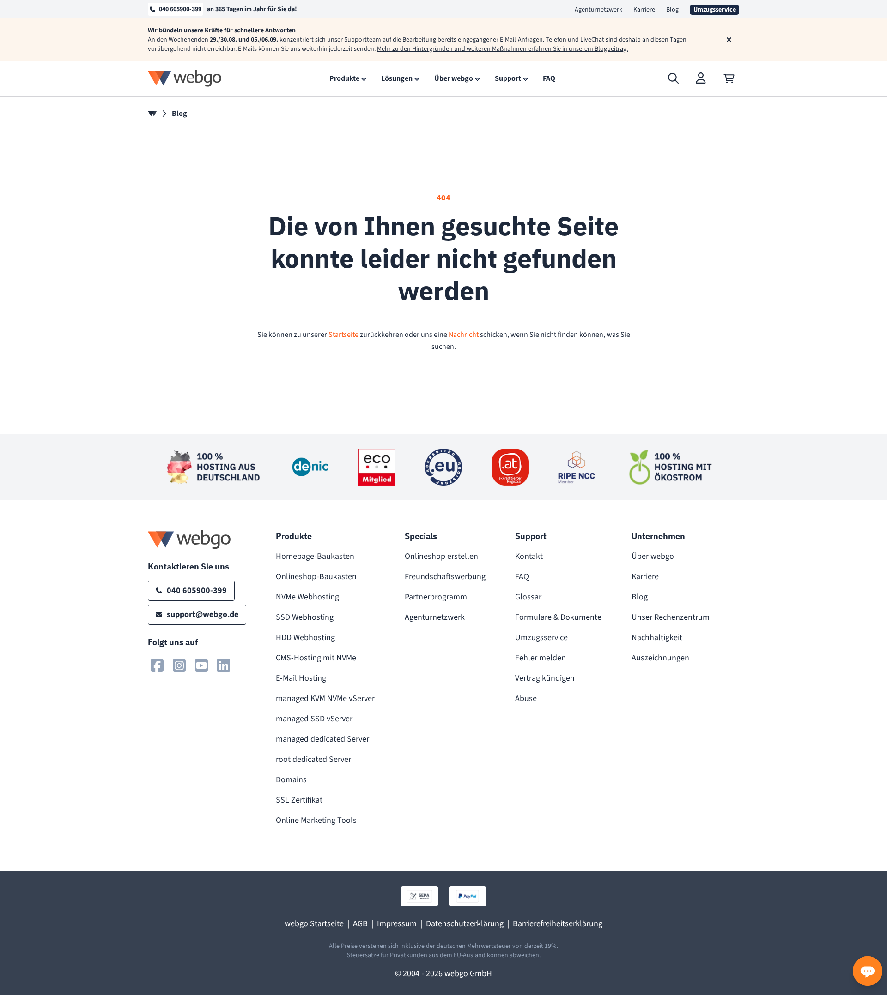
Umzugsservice (541, 637)
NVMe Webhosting (307, 597)
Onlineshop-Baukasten (316, 576)
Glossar (528, 597)
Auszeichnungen (660, 658)
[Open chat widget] (867, 971)
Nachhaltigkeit (657, 637)
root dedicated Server (313, 759)
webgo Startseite (314, 923)
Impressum (397, 923)
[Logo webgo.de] (185, 78)
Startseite (343, 335)
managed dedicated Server (322, 739)
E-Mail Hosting (301, 678)
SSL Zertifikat (299, 800)
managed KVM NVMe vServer (325, 698)
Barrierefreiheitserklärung (557, 923)
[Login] (701, 78)
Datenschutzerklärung (465, 923)
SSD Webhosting (305, 617)
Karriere (644, 9)
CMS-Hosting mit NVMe (316, 658)
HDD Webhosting (305, 637)
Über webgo (653, 556)
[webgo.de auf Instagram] (179, 665)
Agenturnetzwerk (598, 9)
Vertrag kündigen (545, 678)
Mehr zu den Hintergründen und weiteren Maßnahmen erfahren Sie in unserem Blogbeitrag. (502, 49)
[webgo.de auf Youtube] (201, 665)
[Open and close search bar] (673, 78)
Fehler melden (540, 658)
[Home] (152, 113)
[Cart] (729, 78)
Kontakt (529, 556)
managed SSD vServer (314, 719)
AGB (360, 923)
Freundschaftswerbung (445, 576)
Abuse (526, 698)
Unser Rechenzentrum (671, 617)
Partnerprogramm (436, 597)
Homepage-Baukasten (315, 556)
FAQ (522, 576)
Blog (672, 9)
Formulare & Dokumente (558, 617)
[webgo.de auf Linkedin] (224, 665)
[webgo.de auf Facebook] (157, 665)
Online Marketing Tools (316, 820)
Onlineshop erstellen (441, 556)
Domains (291, 779)
